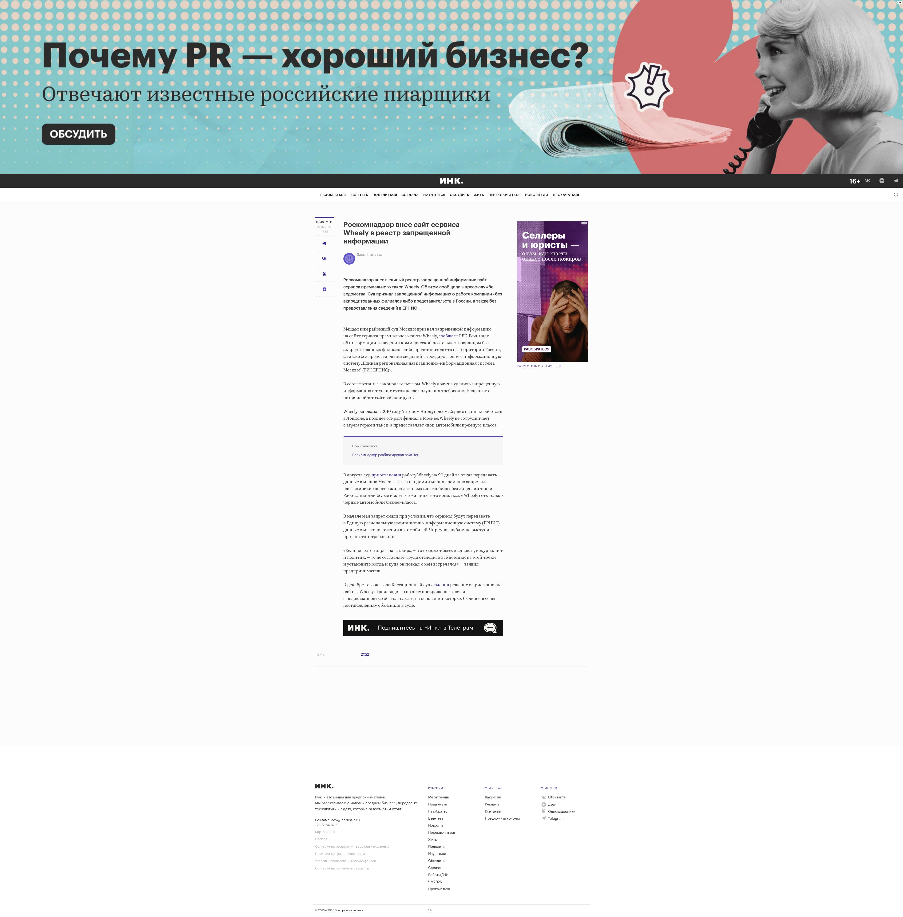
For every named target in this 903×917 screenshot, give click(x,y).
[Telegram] (896, 181)
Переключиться (505, 195)
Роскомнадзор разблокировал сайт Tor (385, 455)
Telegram (555, 819)
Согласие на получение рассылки (342, 868)
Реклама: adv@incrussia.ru (337, 820)
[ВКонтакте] (868, 181)
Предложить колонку (503, 818)
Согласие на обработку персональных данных (352, 846)
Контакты (493, 811)
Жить (479, 195)
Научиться (434, 195)
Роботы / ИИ (536, 195)
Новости (435, 825)
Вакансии (493, 797)
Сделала (410, 195)
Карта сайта (325, 832)
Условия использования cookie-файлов (345, 861)
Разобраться (333, 195)
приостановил (386, 475)
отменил (440, 585)
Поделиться (384, 195)
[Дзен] (882, 181)
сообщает (448, 336)
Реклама (492, 804)
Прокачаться (566, 195)
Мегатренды (439, 797)
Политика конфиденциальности (340, 854)
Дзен (551, 804)
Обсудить (459, 195)
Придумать (437, 804)
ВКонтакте (556, 797)
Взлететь (359, 195)
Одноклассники (561, 811)
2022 (365, 654)
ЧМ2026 (435, 882)
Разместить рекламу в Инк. (540, 366)
